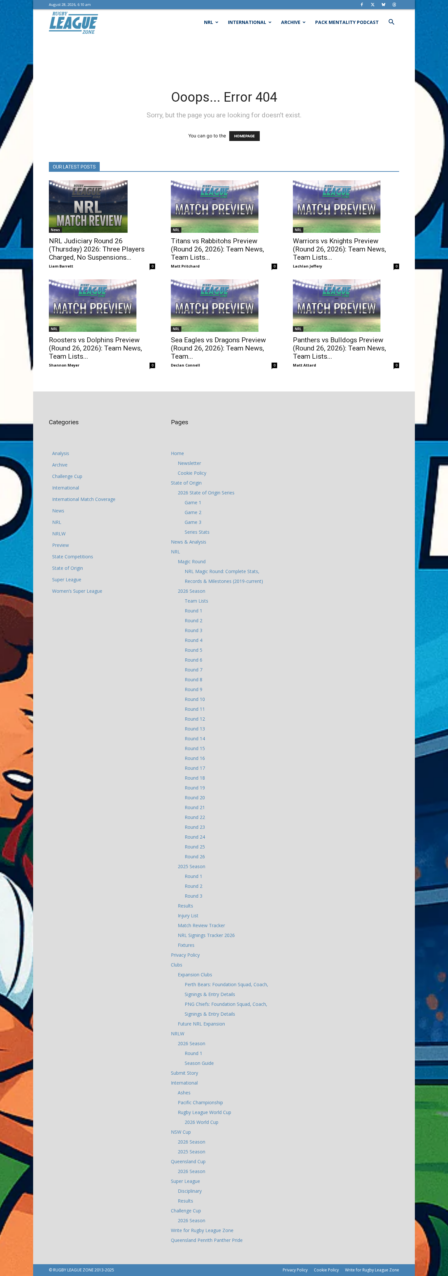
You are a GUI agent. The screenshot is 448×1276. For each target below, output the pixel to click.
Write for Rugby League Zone (202, 1230)
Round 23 (195, 827)
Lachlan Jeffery (307, 266)
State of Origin (67, 568)
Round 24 (195, 837)
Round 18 (195, 778)
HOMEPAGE (244, 136)
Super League (66, 579)
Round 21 (195, 807)
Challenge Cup (67, 476)
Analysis (60, 453)
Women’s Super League (77, 591)
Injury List (188, 915)
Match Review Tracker (201, 925)
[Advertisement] (224, 58)
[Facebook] (362, 4)
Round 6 (193, 660)
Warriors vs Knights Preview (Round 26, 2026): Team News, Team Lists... (339, 249)
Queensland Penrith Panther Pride (207, 1240)
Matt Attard (304, 365)
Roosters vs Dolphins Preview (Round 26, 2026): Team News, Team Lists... (95, 348)
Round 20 (195, 797)
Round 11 (195, 709)
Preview (60, 545)
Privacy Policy (185, 955)
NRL (208, 22)
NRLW (59, 533)
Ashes (184, 1092)
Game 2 (193, 512)
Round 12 (195, 719)
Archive (290, 22)
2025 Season (191, 866)
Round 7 (193, 670)
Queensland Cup (188, 1161)
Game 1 (193, 502)
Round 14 (195, 738)
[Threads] (394, 4)
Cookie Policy (192, 473)
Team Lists (196, 601)
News (55, 230)
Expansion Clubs (195, 974)
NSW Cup (181, 1132)
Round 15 (195, 748)
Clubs (176, 965)
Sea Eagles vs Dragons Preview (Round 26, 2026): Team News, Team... (218, 348)
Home (177, 453)
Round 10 (195, 699)
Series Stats (197, 532)
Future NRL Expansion (201, 1024)
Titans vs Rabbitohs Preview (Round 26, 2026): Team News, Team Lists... (217, 249)
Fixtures (186, 945)
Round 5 (193, 650)
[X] (372, 4)
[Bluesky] (383, 4)
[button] (391, 23)
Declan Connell (185, 365)
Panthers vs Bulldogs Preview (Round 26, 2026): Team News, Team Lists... (339, 348)
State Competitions (72, 556)
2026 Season (191, 591)
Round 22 (195, 817)
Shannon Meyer (64, 365)
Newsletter (189, 463)
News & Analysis (188, 542)
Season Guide (199, 1063)
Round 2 (193, 620)
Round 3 (193, 630)
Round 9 (193, 689)
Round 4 (193, 640)
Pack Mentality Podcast (347, 22)
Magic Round (192, 561)
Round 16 (195, 758)
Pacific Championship (200, 1102)
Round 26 (195, 856)
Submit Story (184, 1073)
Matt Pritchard (185, 266)
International (247, 22)
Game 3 (193, 522)
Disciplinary (190, 1191)
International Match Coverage (83, 499)
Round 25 (195, 847)
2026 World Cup (201, 1122)
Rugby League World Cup (204, 1112)
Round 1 (193, 611)
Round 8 (193, 679)
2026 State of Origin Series (206, 492)
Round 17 (195, 768)
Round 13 (195, 729)
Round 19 (195, 788)
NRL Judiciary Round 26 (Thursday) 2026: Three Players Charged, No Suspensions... (97, 249)
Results (185, 906)
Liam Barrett (61, 266)
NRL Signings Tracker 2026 (206, 935)
